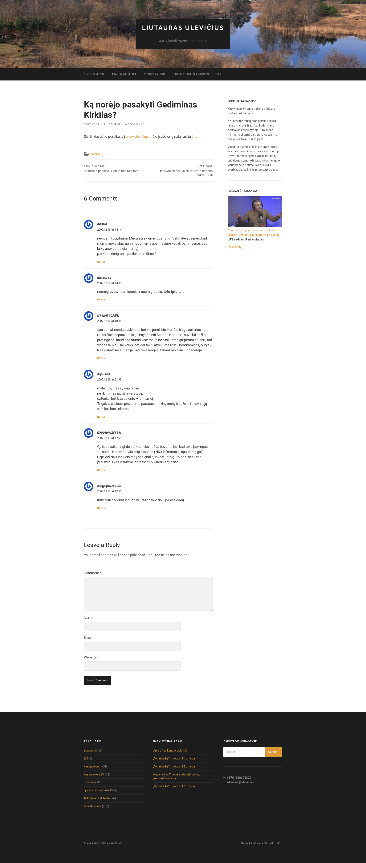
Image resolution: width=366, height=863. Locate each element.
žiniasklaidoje (92, 806)
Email (88, 637)
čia (194, 136)
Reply (101, 261)
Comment (93, 573)
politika (95, 154)
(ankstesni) (235, 247)
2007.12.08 (91, 124)
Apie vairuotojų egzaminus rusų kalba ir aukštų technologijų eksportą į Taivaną (253, 232)
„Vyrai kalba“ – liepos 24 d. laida (174, 766)
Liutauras (112, 124)
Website (90, 657)
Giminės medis (94, 74)
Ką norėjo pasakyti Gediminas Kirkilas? (111, 169)
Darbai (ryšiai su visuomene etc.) (197, 74)
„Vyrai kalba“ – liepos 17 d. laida (174, 786)
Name (88, 618)
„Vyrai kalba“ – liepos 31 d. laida (174, 758)
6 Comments (135, 124)
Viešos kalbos (154, 74)
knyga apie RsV (94, 774)
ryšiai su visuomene (96, 790)
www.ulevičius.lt (138, 136)
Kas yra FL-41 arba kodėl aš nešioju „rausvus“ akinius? (176, 776)
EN (86, 758)
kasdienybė (91, 766)
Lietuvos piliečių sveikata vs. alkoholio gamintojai (185, 171)
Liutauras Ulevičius (183, 27)
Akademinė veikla (124, 74)
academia (90, 750)
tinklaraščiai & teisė (97, 798)
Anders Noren (263, 842)
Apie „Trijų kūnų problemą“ (170, 750)
